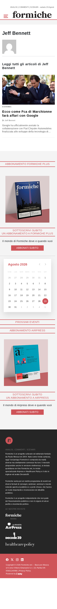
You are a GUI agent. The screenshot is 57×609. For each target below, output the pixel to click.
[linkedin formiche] (22, 560)
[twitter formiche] (12, 560)
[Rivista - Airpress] (28, 526)
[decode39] (28, 535)
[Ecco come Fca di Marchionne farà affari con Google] (28, 90)
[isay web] (19, 574)
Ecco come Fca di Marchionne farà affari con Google (27, 113)
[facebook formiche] (7, 560)
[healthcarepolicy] (28, 545)
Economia (6, 107)
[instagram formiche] (17, 560)
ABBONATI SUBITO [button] (27, 248)
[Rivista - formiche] (28, 516)
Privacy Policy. (25, 571)
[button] (6, 16)
